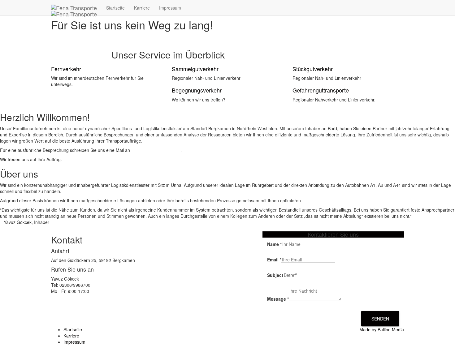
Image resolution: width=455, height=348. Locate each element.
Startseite (115, 8)
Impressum (170, 8)
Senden (380, 319)
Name (274, 244)
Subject (275, 275)
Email (274, 259)
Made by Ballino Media (381, 329)
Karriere (142, 8)
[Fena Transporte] (74, 7)
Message (278, 299)
